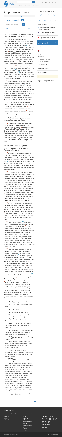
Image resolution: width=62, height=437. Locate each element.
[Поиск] (33, 2)
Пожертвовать (54, 434)
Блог (6, 418)
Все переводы (43, 72)
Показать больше (42, 64)
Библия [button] (20, 5)
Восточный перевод (44, 50)
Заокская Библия (14, 16)
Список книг (18, 402)
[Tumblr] (45, 421)
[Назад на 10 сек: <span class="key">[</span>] (40, 14)
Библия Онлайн (11, 4)
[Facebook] (46, 419)
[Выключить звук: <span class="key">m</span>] (50, 20)
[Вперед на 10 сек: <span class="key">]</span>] (54, 14)
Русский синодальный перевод (46, 28)
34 (30, 20)
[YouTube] (50, 419)
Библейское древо (9, 419)
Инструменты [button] (36, 5)
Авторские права (28, 421)
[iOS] (43, 427)
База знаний (27, 427)
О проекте (26, 419)
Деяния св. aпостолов (36, 413)
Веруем (26, 418)
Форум (25, 430)
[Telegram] (56, 419)
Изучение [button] (27, 5)
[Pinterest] (49, 421)
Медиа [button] (45, 5)
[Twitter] (43, 421)
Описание (7, 20)
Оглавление (15, 20)
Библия (7, 16)
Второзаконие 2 (23, 16)
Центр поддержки (28, 425)
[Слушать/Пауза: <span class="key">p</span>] (47, 14)
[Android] (46, 427)
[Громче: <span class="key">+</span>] (45, 20)
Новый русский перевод (46, 46)
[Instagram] (53, 419)
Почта (25, 428)
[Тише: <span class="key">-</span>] (39, 20)
